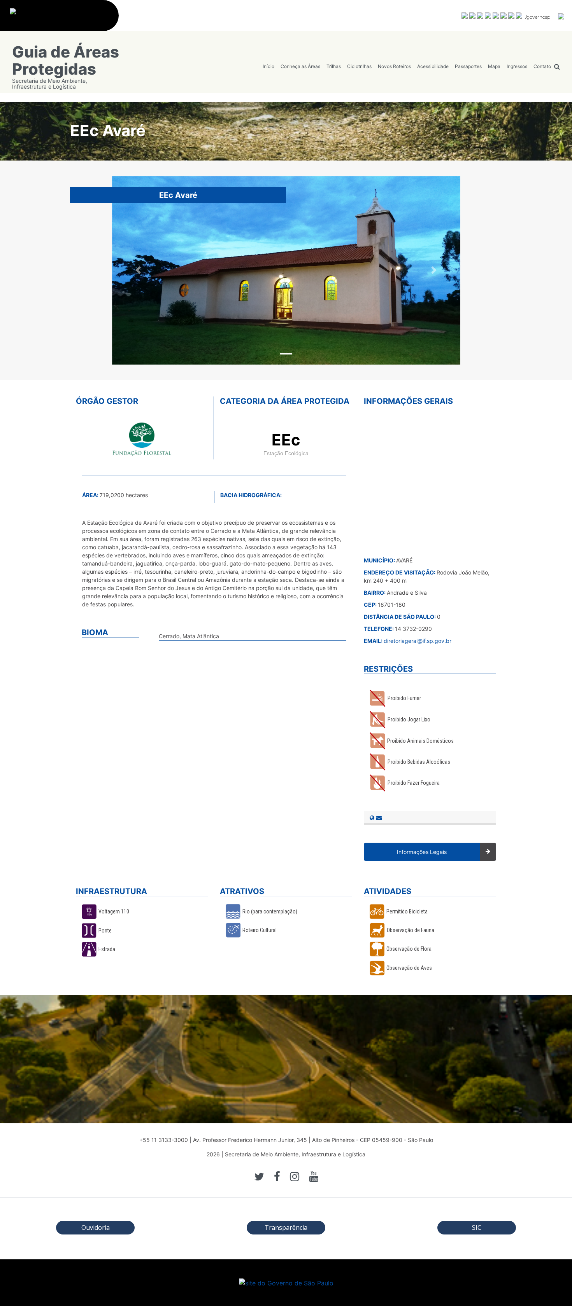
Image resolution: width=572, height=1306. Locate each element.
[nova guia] (561, 15)
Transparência (286, 1227)
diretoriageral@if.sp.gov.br (417, 640)
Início (268, 66)
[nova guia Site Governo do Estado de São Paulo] (63, 19)
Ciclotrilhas (359, 66)
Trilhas (333, 66)
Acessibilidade (433, 66)
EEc (286, 439)
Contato (542, 66)
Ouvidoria (95, 1227)
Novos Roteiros (394, 66)
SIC (476, 1227)
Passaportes (468, 66)
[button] (138, 270)
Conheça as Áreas (300, 66)
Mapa (494, 66)
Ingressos (517, 66)
